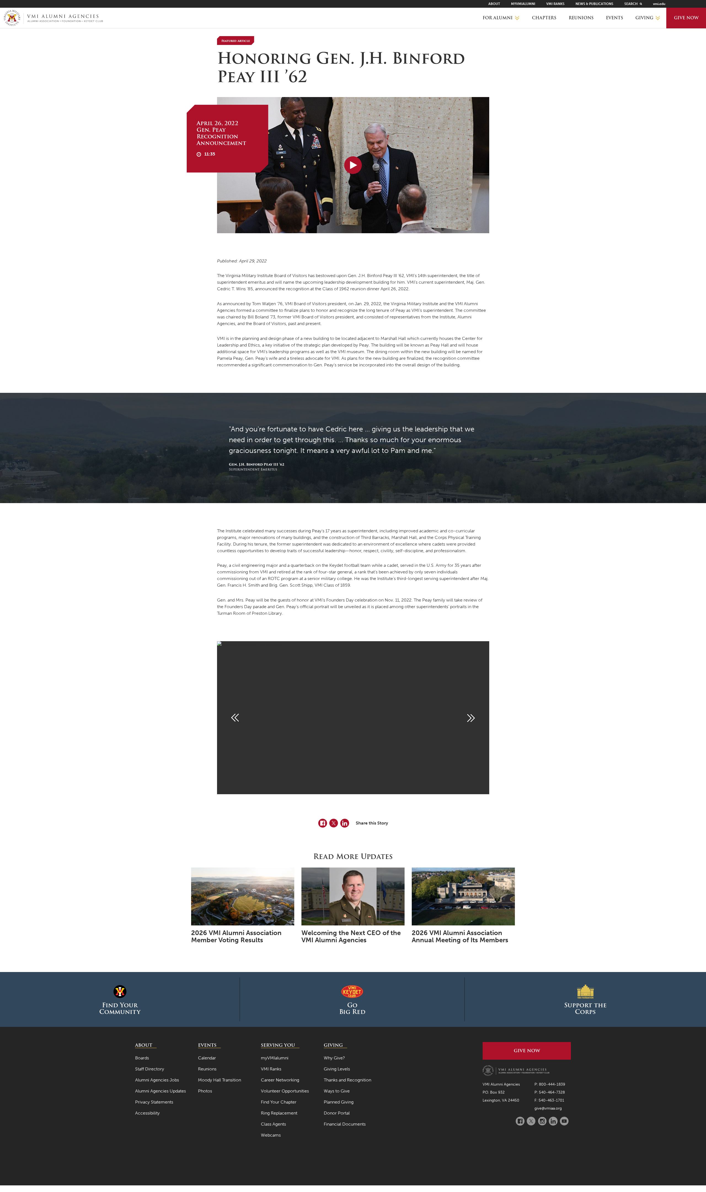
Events (614, 18)
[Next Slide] (471, 717)
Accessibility (147, 1113)
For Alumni (498, 18)
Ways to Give (337, 1091)
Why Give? (334, 1058)
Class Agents (273, 1124)
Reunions (581, 18)
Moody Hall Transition (219, 1080)
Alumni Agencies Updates (160, 1091)
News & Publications (594, 4)
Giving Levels (337, 1069)
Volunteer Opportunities (285, 1091)
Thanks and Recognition (347, 1080)
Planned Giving (339, 1102)
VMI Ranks (555, 4)
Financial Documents (345, 1124)
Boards (142, 1058)
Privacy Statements (154, 1102)
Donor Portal (337, 1113)
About (494, 4)
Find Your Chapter (278, 1102)
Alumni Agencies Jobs (157, 1080)
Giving (644, 18)
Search (631, 4)
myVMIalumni (523, 4)
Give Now (686, 18)
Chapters (544, 18)
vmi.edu (659, 4)
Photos (205, 1091)
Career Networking (280, 1080)
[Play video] (353, 165)
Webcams (271, 1135)
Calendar (207, 1058)
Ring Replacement (279, 1113)
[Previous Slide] (235, 717)
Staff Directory (149, 1069)
